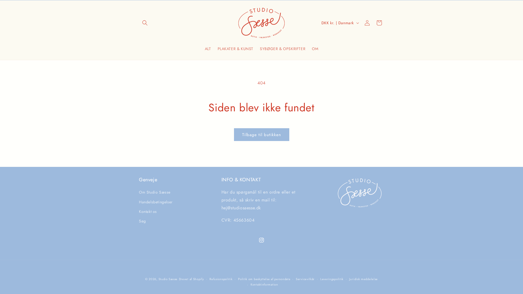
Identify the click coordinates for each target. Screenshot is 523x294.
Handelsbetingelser (156, 202)
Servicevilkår (305, 279)
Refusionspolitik (220, 279)
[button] (145, 23)
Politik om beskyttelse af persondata (264, 279)
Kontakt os (148, 211)
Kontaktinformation (264, 284)
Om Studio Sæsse (155, 192)
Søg (142, 221)
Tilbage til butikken (261, 135)
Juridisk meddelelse (363, 279)
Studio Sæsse (168, 279)
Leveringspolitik (331, 279)
